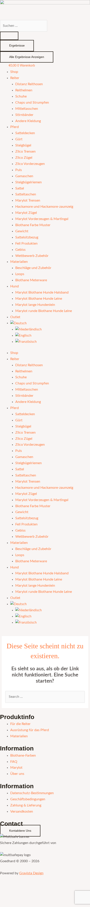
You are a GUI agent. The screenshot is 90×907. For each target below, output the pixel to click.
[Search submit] (9, 36)
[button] (10, 894)
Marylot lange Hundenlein (35, 305)
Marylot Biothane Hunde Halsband (42, 292)
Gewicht (21, 231)
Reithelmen (23, 90)
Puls (18, 170)
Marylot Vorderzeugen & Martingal (41, 219)
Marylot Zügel (26, 213)
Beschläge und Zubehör (33, 268)
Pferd (14, 127)
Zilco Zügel (23, 157)
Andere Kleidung (28, 121)
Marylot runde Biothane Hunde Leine (43, 311)
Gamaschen (24, 176)
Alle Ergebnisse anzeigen (26, 57)
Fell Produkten (26, 243)
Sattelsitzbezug (26, 237)
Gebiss (20, 249)
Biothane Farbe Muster (32, 225)
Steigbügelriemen (28, 182)
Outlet (15, 317)
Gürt (18, 139)
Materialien (19, 261)
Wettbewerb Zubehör (31, 256)
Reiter (14, 78)
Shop (14, 72)
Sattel (19, 188)
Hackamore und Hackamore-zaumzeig (44, 206)
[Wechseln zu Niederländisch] (28, 329)
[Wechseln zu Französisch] (26, 341)
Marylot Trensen (27, 200)
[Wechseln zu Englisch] (23, 335)
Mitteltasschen (26, 108)
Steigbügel (23, 145)
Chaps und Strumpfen (32, 102)
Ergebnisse (17, 45)
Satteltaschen (25, 194)
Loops (19, 274)
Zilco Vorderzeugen (30, 164)
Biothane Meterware (31, 280)
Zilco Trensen (25, 151)
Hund (14, 286)
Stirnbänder (24, 115)
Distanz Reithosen (29, 84)
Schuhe (21, 96)
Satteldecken (25, 133)
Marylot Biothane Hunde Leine (38, 298)
